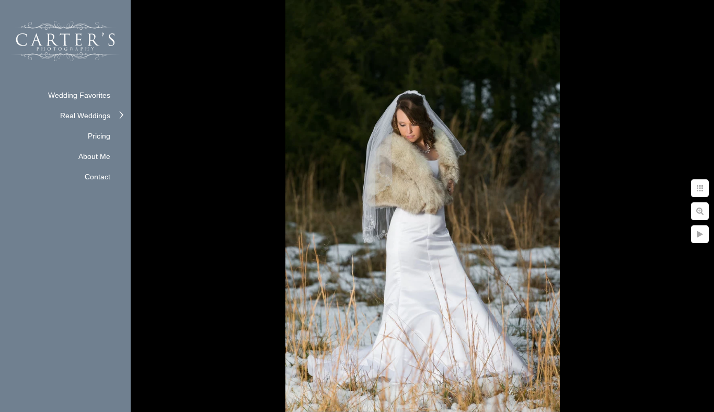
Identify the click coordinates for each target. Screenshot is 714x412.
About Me (94, 156)
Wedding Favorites (79, 95)
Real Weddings (85, 115)
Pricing (99, 136)
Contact (97, 177)
